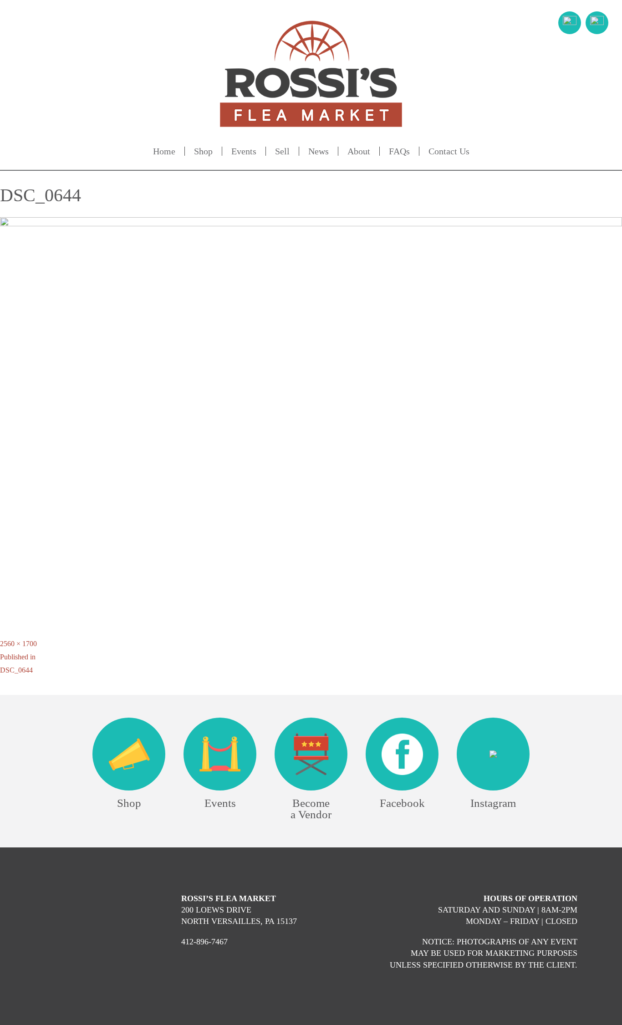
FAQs (399, 151)
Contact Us (448, 151)
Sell (282, 151)
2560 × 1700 (18, 644)
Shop (203, 151)
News (318, 151)
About (358, 151)
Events (243, 151)
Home (164, 151)
